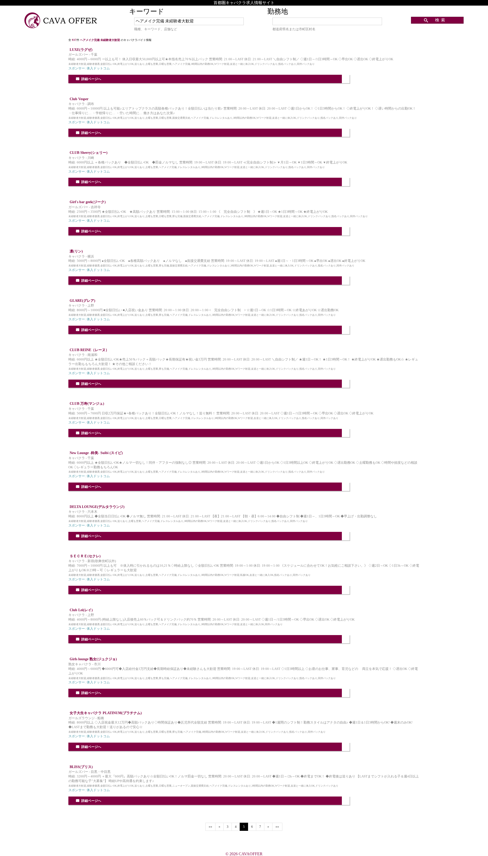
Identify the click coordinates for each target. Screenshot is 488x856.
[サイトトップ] (61, 20)
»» (277, 827)
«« (210, 827)
